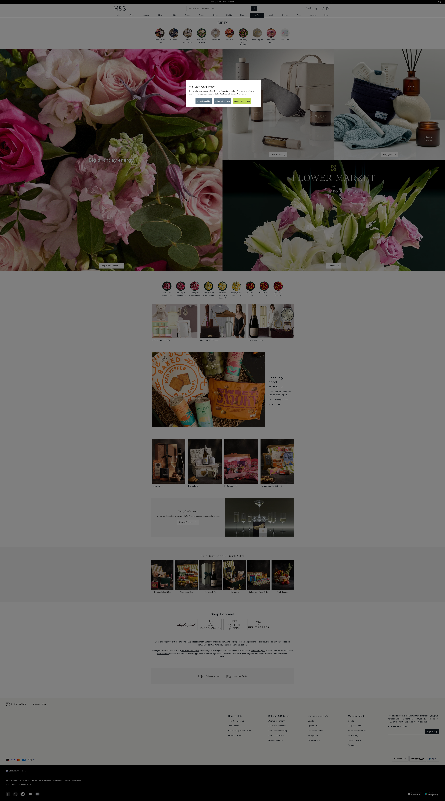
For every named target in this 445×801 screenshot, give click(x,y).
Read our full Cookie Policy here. (233, 94)
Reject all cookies (222, 101)
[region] (223, 93)
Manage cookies (203, 101)
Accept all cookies (242, 101)
